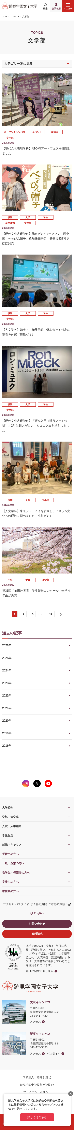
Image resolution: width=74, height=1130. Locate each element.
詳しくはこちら (37, 1117)
